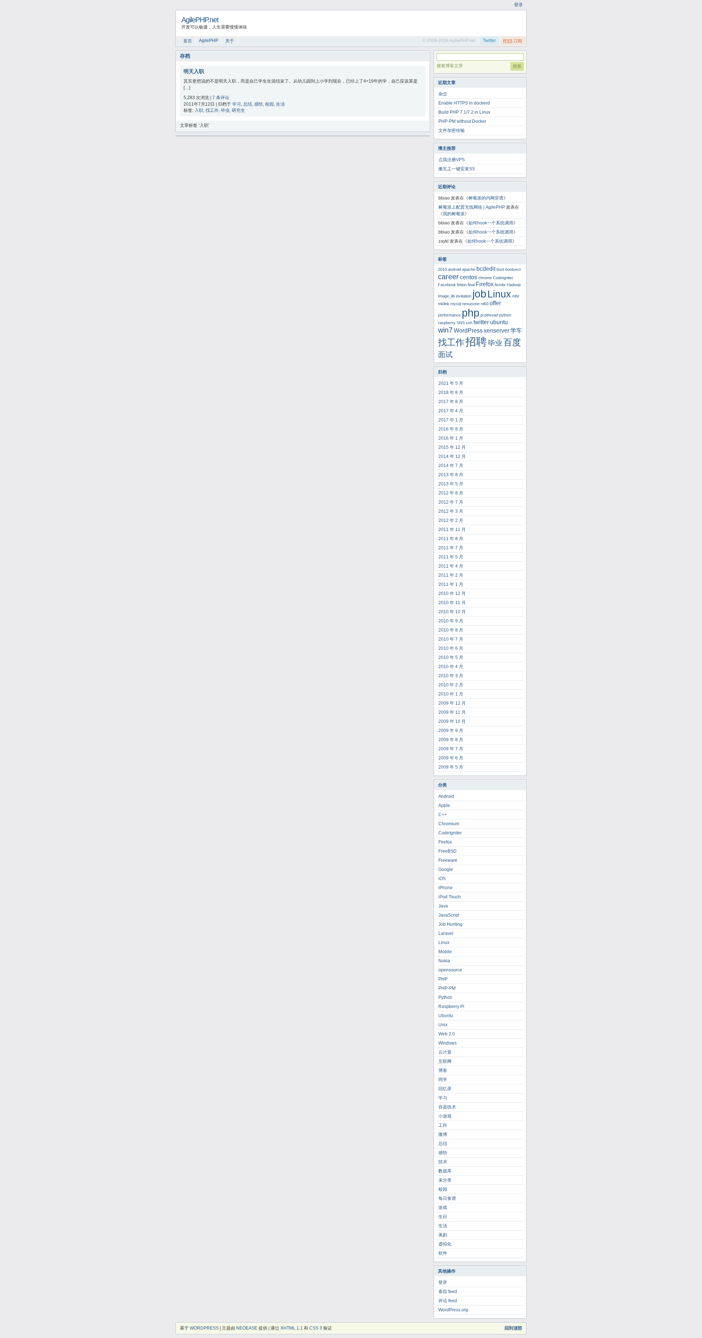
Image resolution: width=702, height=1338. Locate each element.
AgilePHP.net (200, 20)
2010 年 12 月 (452, 593)
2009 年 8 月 (450, 739)
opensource (450, 970)
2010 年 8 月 (450, 630)
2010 (442, 269)
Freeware (447, 860)
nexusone (471, 304)
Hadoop (514, 285)
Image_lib (446, 296)
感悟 (258, 104)
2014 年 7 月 (450, 465)
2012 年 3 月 (450, 511)
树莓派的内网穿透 (485, 198)
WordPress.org (453, 1309)
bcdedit (485, 269)
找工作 (212, 110)
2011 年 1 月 (450, 584)
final (471, 285)
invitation (463, 296)
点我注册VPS (451, 159)
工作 (442, 1125)
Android (446, 796)
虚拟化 (445, 1244)
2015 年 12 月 (452, 447)
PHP (443, 979)
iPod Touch (449, 896)
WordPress (468, 330)
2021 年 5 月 (450, 383)
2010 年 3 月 (450, 675)
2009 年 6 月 (450, 758)
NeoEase (246, 1328)
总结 (247, 104)
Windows (447, 1043)
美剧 (442, 1234)
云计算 (445, 1052)
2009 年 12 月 (452, 703)
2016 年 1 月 (450, 438)
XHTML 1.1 (291, 1328)
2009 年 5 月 (450, 767)
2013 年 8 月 (450, 474)
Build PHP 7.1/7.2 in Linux (464, 112)
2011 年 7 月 (450, 547)
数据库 (445, 1171)
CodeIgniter (503, 278)
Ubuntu (445, 1015)
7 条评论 (220, 97)
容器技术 (447, 1107)
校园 (269, 104)
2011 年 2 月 (450, 575)
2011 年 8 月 (450, 538)
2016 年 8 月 (450, 429)
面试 (445, 354)
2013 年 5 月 (450, 483)
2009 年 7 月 (450, 748)
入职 (199, 110)
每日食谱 (447, 1198)
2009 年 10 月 (452, 721)
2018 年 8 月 (450, 392)
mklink (443, 304)
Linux (499, 294)
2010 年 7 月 (450, 639)
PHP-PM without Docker (462, 121)
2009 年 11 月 (452, 712)
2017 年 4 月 (450, 410)
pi (481, 315)
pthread (491, 315)
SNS (461, 323)
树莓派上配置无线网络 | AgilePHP (471, 207)
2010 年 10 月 (452, 611)
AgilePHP (208, 40)
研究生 (238, 110)
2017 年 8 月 (450, 401)
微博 (442, 1134)
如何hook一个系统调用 (490, 222)
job (479, 294)
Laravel (445, 933)
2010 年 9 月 (450, 620)
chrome (485, 278)
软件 (442, 1253)
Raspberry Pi (451, 1006)
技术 (442, 1161)
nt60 (484, 304)
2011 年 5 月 (450, 557)
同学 (442, 1079)
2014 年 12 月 (452, 456)
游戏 (442, 1207)
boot (500, 269)
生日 (442, 1216)
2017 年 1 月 (450, 419)
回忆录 (445, 1088)
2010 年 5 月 (450, 657)
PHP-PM (447, 988)
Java (443, 906)
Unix (443, 1024)
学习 (236, 104)
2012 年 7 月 (450, 502)
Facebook (447, 285)
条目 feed (447, 1291)
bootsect (513, 269)
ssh (469, 323)
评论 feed (447, 1300)
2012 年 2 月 (450, 520)
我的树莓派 (454, 213)
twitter (481, 322)
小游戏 (445, 1116)
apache (468, 269)
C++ (442, 814)
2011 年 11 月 (452, 529)
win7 (445, 330)
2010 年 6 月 (450, 648)
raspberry (447, 323)
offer (495, 303)
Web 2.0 (446, 1033)
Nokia (444, 960)
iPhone (445, 887)
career (448, 276)
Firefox (485, 284)
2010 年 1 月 (450, 694)
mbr (515, 296)
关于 (229, 40)
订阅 (512, 40)
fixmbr (500, 285)
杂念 (442, 93)
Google (445, 869)
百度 (512, 342)
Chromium (448, 823)
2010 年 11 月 (452, 602)
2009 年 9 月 (450, 730)
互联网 (445, 1061)
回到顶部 (513, 1328)
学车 (516, 330)
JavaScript (448, 915)
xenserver (496, 330)
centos (468, 277)
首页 (187, 40)
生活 (280, 104)
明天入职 (194, 71)
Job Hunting (450, 924)
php (470, 313)
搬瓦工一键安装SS (456, 168)
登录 (518, 4)
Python (445, 997)
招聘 (476, 342)
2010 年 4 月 (450, 666)
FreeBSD (447, 851)
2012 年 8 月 (450, 493)
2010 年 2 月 (450, 684)
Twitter (489, 40)
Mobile (445, 951)
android (454, 269)
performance (449, 315)
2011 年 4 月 (450, 566)
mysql (455, 304)
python (505, 315)
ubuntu (499, 322)
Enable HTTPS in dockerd (464, 103)
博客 (442, 1070)
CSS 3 (315, 1328)
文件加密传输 (451, 130)
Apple (444, 805)
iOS (442, 878)
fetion (462, 285)
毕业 (225, 110)
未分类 (445, 1180)
